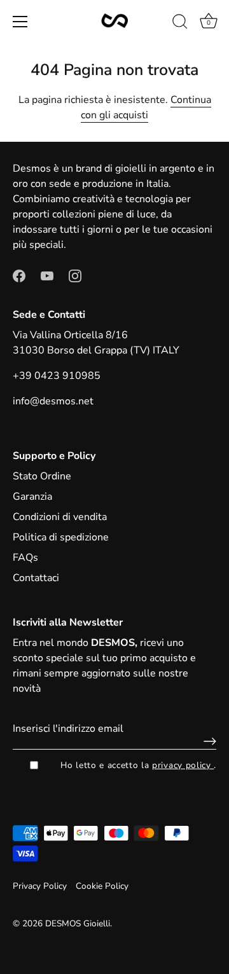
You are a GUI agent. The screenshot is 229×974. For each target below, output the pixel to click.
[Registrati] (206, 741)
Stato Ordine (42, 476)
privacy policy (183, 765)
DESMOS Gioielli (77, 923)
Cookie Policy (102, 886)
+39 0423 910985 (57, 376)
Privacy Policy (40, 886)
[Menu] (20, 22)
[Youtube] (47, 275)
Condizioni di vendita (60, 517)
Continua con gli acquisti (146, 107)
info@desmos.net (53, 401)
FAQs (25, 558)
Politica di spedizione (61, 537)
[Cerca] (180, 24)
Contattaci (36, 578)
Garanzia (32, 497)
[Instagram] (75, 275)
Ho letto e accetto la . (138, 765)
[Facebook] (19, 275)
